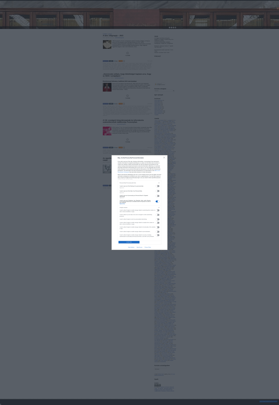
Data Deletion (131, 247)
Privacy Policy (148, 247)
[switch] (157, 186)
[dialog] (139, 202)
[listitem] (139, 183)
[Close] (164, 158)
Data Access (139, 247)
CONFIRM (129, 242)
